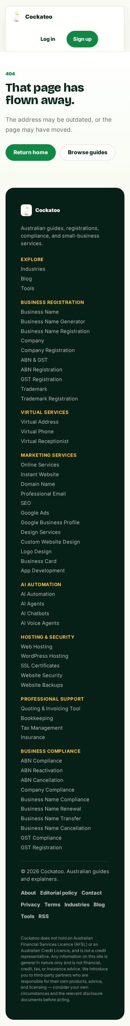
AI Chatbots (35, 613)
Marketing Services (49, 455)
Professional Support (52, 699)
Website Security (41, 675)
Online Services (40, 465)
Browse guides (87, 152)
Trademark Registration (49, 399)
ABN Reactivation (42, 770)
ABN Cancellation (42, 780)
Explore (32, 259)
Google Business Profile (50, 522)
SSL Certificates (40, 666)
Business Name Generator (53, 321)
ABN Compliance (41, 761)
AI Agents (32, 604)
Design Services (41, 532)
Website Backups (42, 685)
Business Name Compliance (55, 799)
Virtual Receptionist (45, 441)
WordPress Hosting (44, 656)
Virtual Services (45, 412)
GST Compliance (41, 838)
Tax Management (42, 728)
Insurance (33, 737)
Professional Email (43, 494)
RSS (43, 916)
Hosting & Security (48, 637)
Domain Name (38, 484)
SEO (26, 503)
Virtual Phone (37, 431)
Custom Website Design (50, 542)
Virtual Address (40, 422)
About (28, 893)
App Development (43, 570)
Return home (31, 152)
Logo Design (36, 551)
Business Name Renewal (51, 809)
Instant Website (40, 474)
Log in (48, 39)
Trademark (34, 389)
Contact (91, 893)
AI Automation (41, 584)
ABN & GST (34, 360)
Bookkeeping (37, 718)
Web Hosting (36, 647)
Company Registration (48, 350)
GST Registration (41, 379)
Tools (27, 288)
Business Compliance (50, 751)
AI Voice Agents (40, 623)
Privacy (30, 905)
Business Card (39, 561)
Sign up (82, 39)
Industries (33, 269)
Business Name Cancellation (56, 828)
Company (32, 341)
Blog (26, 279)
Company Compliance (48, 790)
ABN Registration (41, 370)
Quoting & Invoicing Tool (50, 708)
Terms (52, 905)
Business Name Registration (55, 331)
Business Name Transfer (51, 818)
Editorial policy (58, 893)
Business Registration (52, 302)
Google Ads (35, 513)
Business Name (40, 312)
